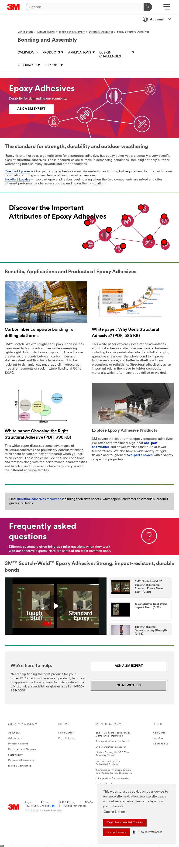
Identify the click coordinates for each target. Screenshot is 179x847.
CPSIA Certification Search (111, 747)
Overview (25, 52)
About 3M (14, 733)
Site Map (158, 738)
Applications (79, 52)
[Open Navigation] (166, 8)
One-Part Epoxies (17, 171)
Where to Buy (161, 744)
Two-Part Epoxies (17, 179)
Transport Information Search (112, 741)
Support (52, 65)
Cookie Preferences (75, 806)
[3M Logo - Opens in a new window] (13, 6)
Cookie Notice (114, 812)
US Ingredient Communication (112, 778)
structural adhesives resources (39, 499)
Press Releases (66, 738)
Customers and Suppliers (22, 749)
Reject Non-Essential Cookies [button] (125, 822)
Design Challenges (110, 55)
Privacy (45, 802)
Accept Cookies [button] (116, 832)
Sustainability (15, 755)
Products (51, 52)
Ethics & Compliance (19, 766)
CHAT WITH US (129, 685)
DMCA (89, 802)
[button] (147, 832)
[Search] (148, 7)
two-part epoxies (140, 455)
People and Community (21, 760)
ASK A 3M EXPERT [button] (31, 109)
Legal (28, 802)
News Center (65, 733)
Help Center (159, 733)
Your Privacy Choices (37, 806)
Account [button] (157, 19)
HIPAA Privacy (67, 802)
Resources (26, 65)
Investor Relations (18, 744)
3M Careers (15, 738)
